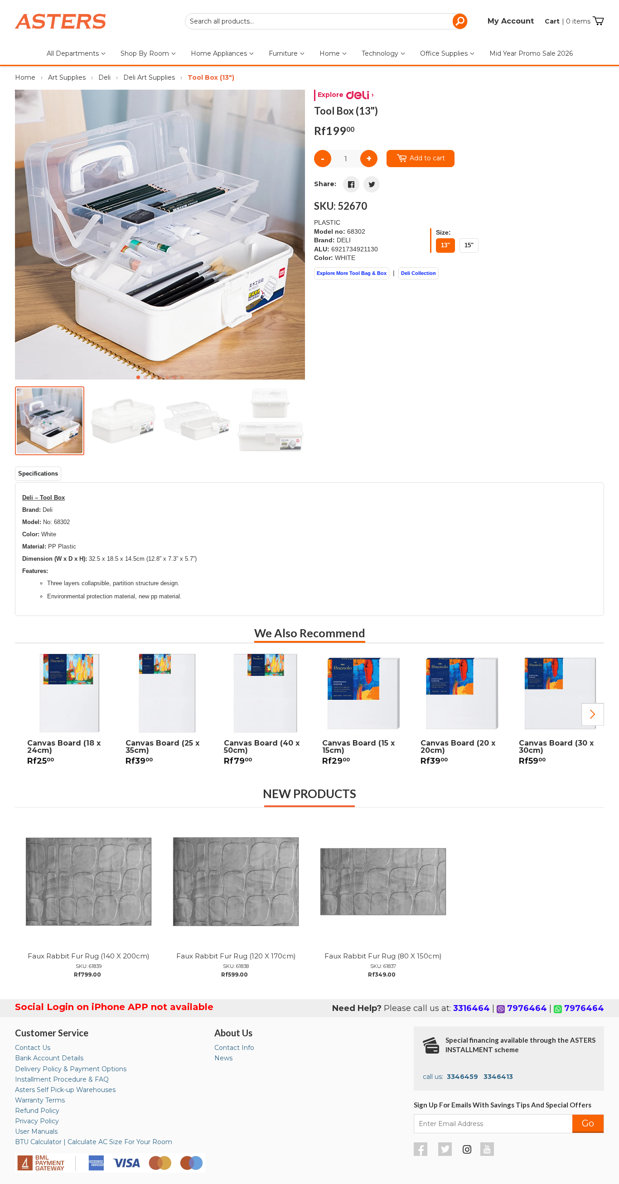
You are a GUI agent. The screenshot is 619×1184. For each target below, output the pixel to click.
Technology (381, 53)
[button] (294, 235)
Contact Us (32, 1048)
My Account (511, 21)
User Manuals (36, 1131)
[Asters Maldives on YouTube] (488, 1154)
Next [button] (592, 714)
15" (469, 245)
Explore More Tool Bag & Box (352, 273)
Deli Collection (418, 273)
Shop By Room (146, 53)
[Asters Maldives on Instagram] (467, 1151)
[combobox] (326, 21)
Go (588, 1123)
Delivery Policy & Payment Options (70, 1069)
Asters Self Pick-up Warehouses (65, 1090)
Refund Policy (37, 1111)
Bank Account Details (49, 1058)
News (223, 1058)
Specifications (38, 473)
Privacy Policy (37, 1121)
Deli (104, 77)
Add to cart (427, 158)
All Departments (74, 53)
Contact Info (234, 1048)
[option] (64, 714)
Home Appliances (220, 53)
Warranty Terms (40, 1100)
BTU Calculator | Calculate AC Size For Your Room (93, 1142)
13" (445, 245)
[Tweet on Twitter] (371, 184)
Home (330, 53)
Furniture (284, 53)
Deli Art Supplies (149, 77)
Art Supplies (67, 77)
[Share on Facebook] (351, 184)
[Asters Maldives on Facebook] (422, 1154)
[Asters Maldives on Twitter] (446, 1154)
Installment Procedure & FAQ (62, 1079)
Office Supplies (444, 53)
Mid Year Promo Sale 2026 (531, 53)
